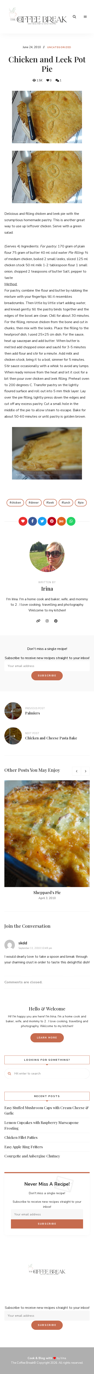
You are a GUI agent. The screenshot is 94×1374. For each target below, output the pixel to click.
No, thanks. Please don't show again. (47, 1359)
